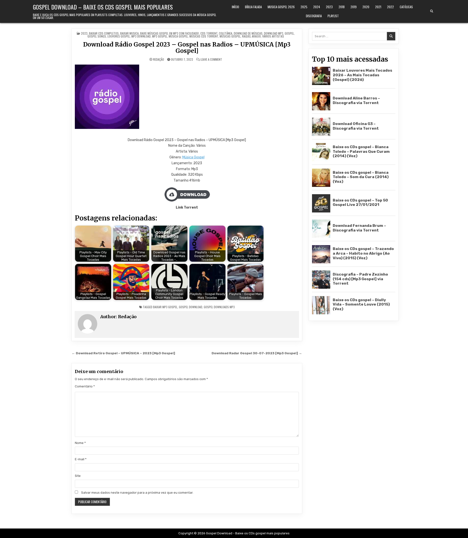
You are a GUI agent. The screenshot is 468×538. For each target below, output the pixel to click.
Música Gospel (193, 157)
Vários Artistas (273, 36)
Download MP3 (273, 33)
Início (235, 6)
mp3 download (141, 36)
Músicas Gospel (230, 36)
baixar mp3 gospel (165, 307)
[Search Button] (432, 11)
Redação (158, 59)
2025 (304, 6)
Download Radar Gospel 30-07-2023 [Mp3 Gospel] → (257, 353)
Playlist (333, 15)
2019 (354, 6)
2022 (390, 6)
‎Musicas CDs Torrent (203, 36)
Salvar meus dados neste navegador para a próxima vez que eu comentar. (137, 492)
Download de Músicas (248, 33)
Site (78, 476)
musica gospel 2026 (281, 6)
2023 (329, 6)
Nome (80, 443)
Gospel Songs (97, 36)
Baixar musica (129, 33)
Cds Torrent (208, 33)
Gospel (289, 33)
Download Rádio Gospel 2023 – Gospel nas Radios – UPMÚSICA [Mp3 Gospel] (187, 48)
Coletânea (225, 33)
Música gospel (178, 36)
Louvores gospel (118, 36)
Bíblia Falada (253, 6)
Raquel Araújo (251, 36)
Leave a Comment (211, 59)
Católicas (406, 6)
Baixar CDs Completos (104, 33)
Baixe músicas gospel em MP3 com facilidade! (169, 33)
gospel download (190, 307)
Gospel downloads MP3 (219, 307)
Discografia (314, 15)
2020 (365, 6)
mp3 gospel (159, 36)
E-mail (81, 459)
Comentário (85, 386)
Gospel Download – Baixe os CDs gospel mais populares (103, 6)
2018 (342, 6)
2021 (378, 6)
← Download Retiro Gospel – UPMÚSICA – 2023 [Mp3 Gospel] (123, 353)
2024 (316, 6)
